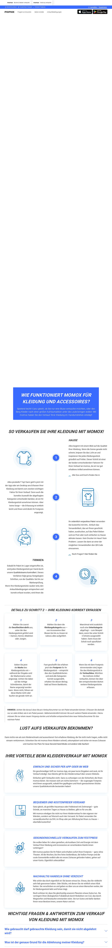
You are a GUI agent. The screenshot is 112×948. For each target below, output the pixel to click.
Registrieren (103, 7)
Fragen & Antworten (24, 12)
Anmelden (93, 7)
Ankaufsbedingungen (54, 12)
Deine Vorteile (39, 12)
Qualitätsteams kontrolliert (25, 572)
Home (10, 12)
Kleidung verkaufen (45, 2)
